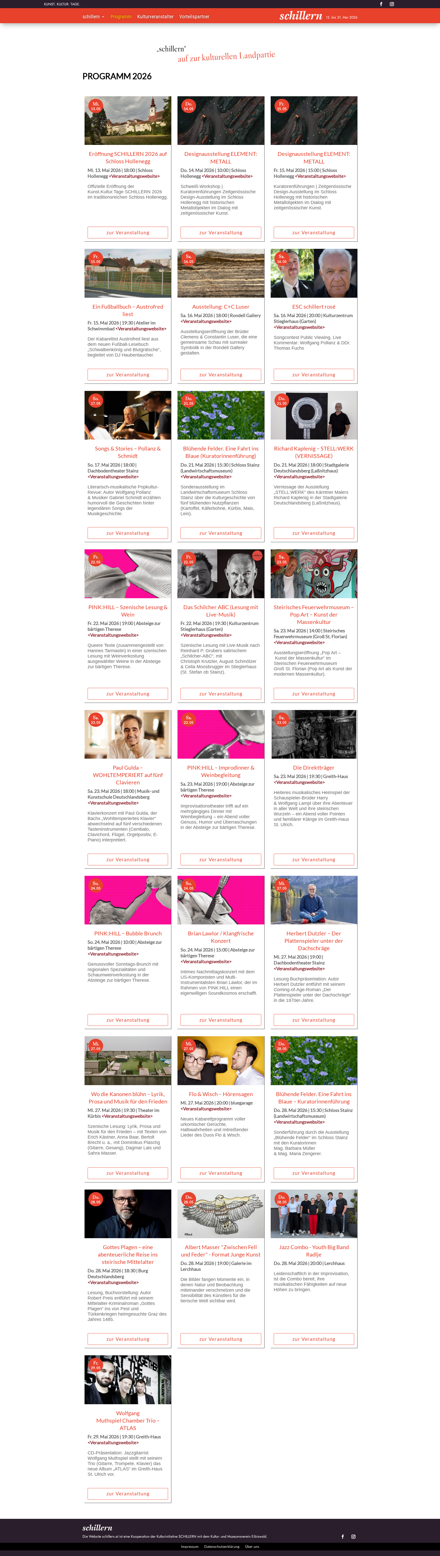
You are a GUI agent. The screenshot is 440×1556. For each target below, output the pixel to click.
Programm (121, 17)
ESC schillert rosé (314, 306)
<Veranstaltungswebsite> (134, 176)
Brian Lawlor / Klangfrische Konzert (221, 937)
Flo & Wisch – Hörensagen (221, 1093)
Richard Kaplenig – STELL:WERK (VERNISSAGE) (314, 452)
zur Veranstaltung (127, 232)
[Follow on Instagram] (392, 4)
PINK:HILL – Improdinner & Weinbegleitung (220, 771)
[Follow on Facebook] (381, 4)
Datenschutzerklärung (221, 1546)
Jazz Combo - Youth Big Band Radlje (314, 1251)
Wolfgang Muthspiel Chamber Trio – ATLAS (128, 1420)
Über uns (252, 1546)
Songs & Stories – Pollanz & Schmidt (128, 452)
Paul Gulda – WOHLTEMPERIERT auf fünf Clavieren (128, 775)
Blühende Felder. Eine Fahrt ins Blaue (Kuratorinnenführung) (221, 452)
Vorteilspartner (194, 17)
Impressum (190, 1546)
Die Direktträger (314, 767)
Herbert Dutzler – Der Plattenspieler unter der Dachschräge (313, 940)
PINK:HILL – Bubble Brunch (128, 933)
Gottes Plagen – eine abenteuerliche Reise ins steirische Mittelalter (128, 1254)
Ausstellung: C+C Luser (221, 306)
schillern (91, 17)
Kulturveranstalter (155, 17)
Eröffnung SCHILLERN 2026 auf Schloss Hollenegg (128, 157)
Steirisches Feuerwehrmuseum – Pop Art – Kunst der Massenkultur (314, 614)
